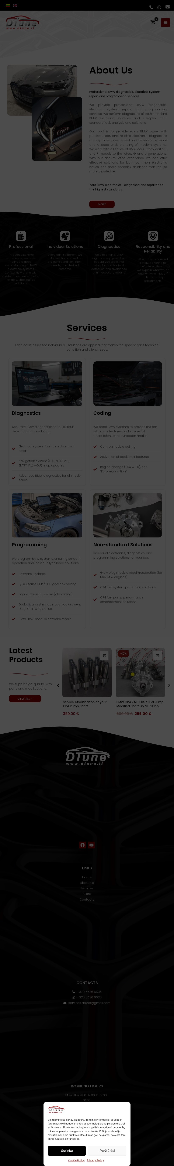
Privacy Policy (95, 1160)
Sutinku (67, 1151)
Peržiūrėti (107, 1151)
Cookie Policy (76, 1160)
